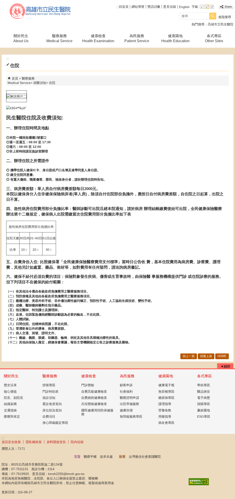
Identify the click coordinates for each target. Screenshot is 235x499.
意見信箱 (169, 6)
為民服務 (127, 376)
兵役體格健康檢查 (94, 404)
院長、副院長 (13, 398)
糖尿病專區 (166, 398)
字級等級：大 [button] (212, 7)
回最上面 (206, 356)
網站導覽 (137, 6)
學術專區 (203, 385)
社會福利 (126, 391)
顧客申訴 (126, 385)
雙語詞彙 (153, 6)
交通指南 (10, 410)
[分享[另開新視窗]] (226, 7)
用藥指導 (164, 416)
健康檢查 (88, 376)
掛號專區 (48, 385)
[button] (212, 16)
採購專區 (203, 404)
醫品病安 (203, 391)
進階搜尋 (224, 17)
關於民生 (11, 376)
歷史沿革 (10, 385)
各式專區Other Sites (214, 38)
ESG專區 (203, 416)
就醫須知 (39, 83)
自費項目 (48, 416)
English (184, 7)
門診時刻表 (50, 391)
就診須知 (48, 398)
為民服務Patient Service (136, 38)
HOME (222, 356)
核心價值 (10, 391)
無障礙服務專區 (131, 416)
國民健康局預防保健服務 (97, 412)
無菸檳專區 (166, 391)
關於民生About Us (20, 38)
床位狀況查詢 (52, 410)
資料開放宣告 (56, 442)
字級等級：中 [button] (207, 7)
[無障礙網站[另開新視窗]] (199, 484)
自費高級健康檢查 (94, 391)
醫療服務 (49, 376)
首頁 (15, 78)
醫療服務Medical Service (59, 38)
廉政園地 (203, 410)
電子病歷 (203, 398)
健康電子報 (166, 385)
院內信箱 (77, 442)
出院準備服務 (129, 404)
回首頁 (124, 6)
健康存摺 (126, 410)
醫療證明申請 (129, 398)
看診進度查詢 (52, 404)
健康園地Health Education (175, 38)
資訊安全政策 (11, 442)
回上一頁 (189, 356)
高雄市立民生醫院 (40, 11)
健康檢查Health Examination (98, 38)
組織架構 (10, 404)
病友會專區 (166, 423)
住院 (52, 83)
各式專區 (204, 376)
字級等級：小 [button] (202, 7)
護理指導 (164, 404)
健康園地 (165, 376)
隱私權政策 (34, 442)
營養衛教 (164, 410)
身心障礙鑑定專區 (55, 423)
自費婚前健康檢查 (94, 398)
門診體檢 (87, 385)
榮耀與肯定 (12, 416)
